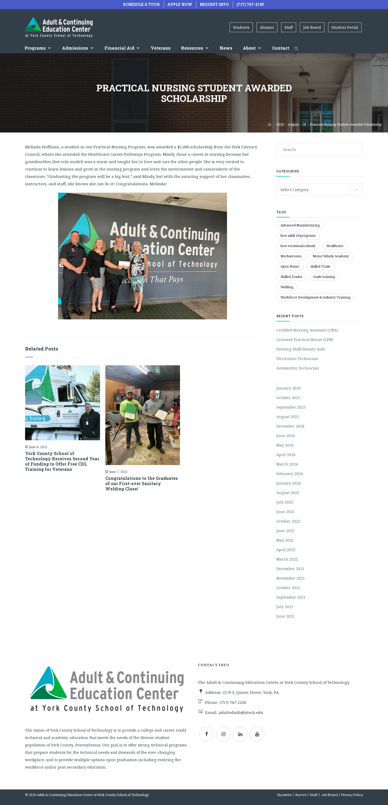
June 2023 (285, 511)
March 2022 (287, 559)
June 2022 (285, 530)
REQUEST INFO (214, 4)
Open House (290, 266)
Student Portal (345, 27)
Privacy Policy (352, 795)
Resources (192, 48)
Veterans (161, 48)
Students (241, 27)
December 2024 (290, 426)
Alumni (267, 27)
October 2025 (288, 397)
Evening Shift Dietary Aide (300, 349)
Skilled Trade (320, 266)
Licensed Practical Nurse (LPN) (304, 339)
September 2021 (291, 597)
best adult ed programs (298, 235)
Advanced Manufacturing (300, 225)
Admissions (75, 48)
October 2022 (288, 521)
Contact (280, 48)
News (226, 48)
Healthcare (335, 246)
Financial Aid (119, 48)
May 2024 (285, 445)
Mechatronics (291, 256)
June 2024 (285, 435)
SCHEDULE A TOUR (141, 4)
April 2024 (285, 454)
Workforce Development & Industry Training (315, 297)
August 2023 (287, 492)
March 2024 (287, 464)
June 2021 (285, 616)
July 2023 (284, 502)
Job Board (312, 27)
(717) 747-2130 (250, 4)
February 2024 (289, 473)
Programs (35, 48)
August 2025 (287, 416)
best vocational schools (298, 246)
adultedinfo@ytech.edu (241, 712)
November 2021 (290, 578)
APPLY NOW (179, 4)
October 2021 (288, 587)
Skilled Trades (291, 276)
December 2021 (290, 568)
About (249, 48)
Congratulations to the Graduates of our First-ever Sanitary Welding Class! (141, 483)
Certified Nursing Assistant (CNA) (307, 330)
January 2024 (288, 483)
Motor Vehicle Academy (331, 256)
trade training (324, 276)
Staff (289, 27)
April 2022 (285, 549)
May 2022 (285, 540)
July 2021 (284, 606)
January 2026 (288, 388)
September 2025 (291, 407)
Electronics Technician (297, 358)
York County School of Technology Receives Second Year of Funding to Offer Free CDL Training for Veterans (62, 461)
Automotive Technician (297, 368)
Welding (287, 287)
